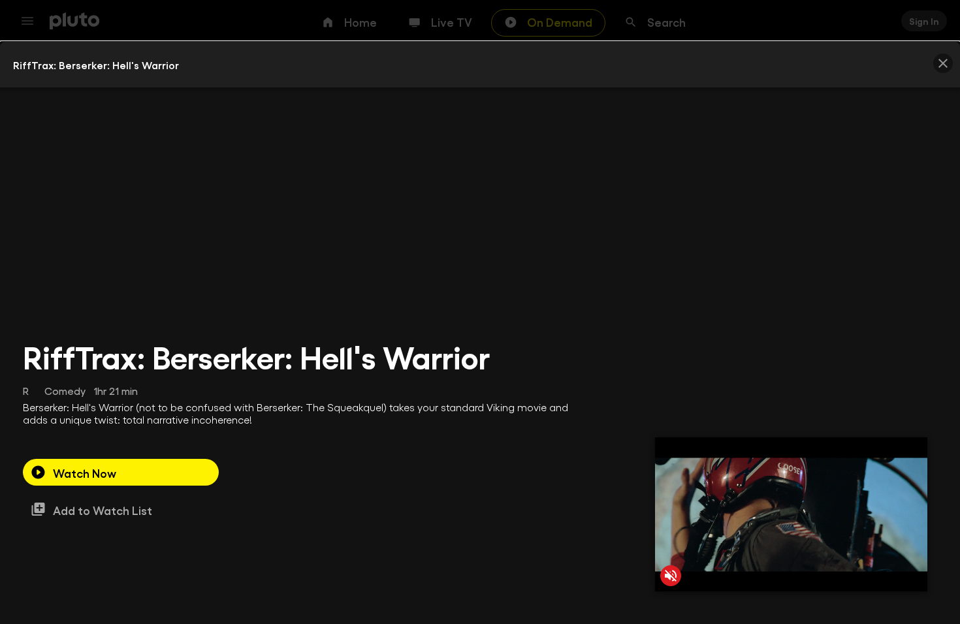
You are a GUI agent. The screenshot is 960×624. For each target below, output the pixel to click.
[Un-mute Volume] (670, 575)
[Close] (943, 63)
